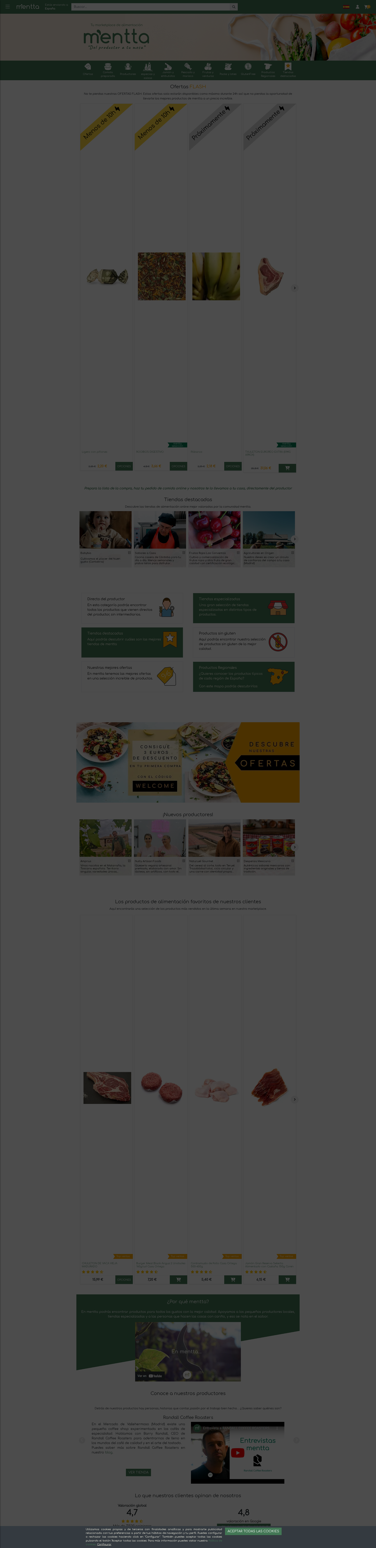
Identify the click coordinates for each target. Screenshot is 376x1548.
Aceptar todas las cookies (253, 1531)
